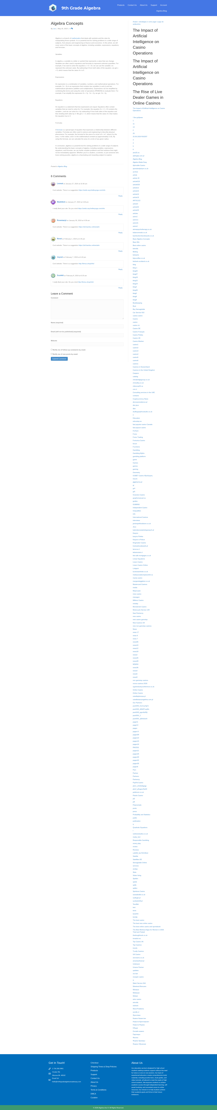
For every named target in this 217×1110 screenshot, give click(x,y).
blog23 (135, 284)
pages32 (136, 760)
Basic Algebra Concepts (141, 239)
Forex (135, 434)
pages (135, 728)
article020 (136, 184)
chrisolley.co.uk (138, 383)
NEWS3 (135, 664)
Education (136, 418)
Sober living (137, 875)
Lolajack (136, 568)
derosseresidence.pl (140, 402)
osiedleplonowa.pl (139, 696)
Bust (134, 306)
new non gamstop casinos (142, 626)
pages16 (136, 744)
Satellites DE (137, 859)
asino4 (135, 226)
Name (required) (57, 322)
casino (135, 322)
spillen (135, 888)
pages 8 (136, 731)
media (135, 587)
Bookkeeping (137, 303)
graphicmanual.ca (139, 498)
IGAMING (136, 504)
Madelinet (61, 202)
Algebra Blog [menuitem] (161, 11)
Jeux (134, 527)
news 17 (136, 632)
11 (133, 124)
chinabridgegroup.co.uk (141, 380)
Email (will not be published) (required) (66, 332)
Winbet (135, 996)
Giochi (135, 479)
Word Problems (138, 1009)
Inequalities (137, 511)
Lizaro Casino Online (140, 565)
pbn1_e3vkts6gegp (139, 786)
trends (135, 948)
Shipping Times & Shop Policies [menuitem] (104, 1067)
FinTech (135, 431)
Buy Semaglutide (139, 309)
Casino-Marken (138, 341)
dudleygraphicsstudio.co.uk (142, 412)
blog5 (135, 293)
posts (135, 808)
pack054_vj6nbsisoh (140, 719)
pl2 (134, 799)
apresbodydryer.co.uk (140, 168)
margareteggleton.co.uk (141, 581)
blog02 (135, 271)
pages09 (136, 735)
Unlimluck (136, 964)
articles (135, 213)
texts (134, 910)
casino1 (135, 344)
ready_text (136, 837)
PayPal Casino (138, 782)
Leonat (60, 183)
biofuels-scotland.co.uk (141, 261)
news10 (135, 645)
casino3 (135, 351)
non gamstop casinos (140, 680)
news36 (135, 667)
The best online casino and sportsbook (146, 926)
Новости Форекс (139, 1025)
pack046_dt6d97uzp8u (141, 709)
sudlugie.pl (136, 898)
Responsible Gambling (141, 840)
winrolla (135, 1002)
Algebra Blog (62, 166)
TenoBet (136, 904)
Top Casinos (137, 945)
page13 (135, 725)
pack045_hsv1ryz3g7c (141, 706)
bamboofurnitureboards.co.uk (143, 236)
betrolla (135, 248)
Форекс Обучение (139, 1044)
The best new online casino (142, 923)
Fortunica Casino (139, 440)
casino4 (135, 354)
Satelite (135, 856)
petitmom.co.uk (138, 792)
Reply (120, 196)
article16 (136, 194)
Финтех (135, 1037)
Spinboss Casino (139, 891)
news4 (135, 671)
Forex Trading (138, 437)
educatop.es (137, 421)
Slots (134, 872)
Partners (136, 776)
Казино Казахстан (139, 1018)
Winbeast (136, 993)
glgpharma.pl (137, 482)
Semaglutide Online (140, 862)
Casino (135, 319)
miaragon (136, 597)
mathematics (76, 38)
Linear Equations (139, 559)
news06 (135, 642)
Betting (135, 252)
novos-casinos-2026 (140, 683)
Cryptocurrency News (140, 399)
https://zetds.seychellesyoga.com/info (92, 190)
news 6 (135, 635)
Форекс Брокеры (139, 1041)
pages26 (136, 754)
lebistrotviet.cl (138, 552)
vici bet (135, 973)
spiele (135, 882)
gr (133, 485)
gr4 (134, 488)
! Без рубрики (138, 117)
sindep (135, 869)
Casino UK (136, 338)
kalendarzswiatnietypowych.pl (143, 530)
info (134, 514)
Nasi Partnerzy (138, 613)
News (135, 629)
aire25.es (136, 152)
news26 (135, 658)
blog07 (135, 274)
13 (134, 127)
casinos (135, 364)
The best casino (138, 920)
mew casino (137, 594)
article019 (136, 181)
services (136, 866)
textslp (135, 917)
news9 (135, 677)
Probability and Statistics (141, 814)
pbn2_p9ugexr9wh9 (140, 789)
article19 (136, 197)
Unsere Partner (138, 967)
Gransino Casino (139, 495)
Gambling (136, 450)
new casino (137, 616)
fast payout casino (139, 427)
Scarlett (60, 275)
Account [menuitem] (163, 5)
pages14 (136, 738)
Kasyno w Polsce (139, 539)
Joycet (60, 257)
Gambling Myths (138, 453)
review (135, 846)
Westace (136, 990)
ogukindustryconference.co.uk (143, 687)
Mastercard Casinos (140, 584)
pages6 (135, 767)
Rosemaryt (61, 220)
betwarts (136, 255)
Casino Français (138, 332)
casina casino (138, 316)
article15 (136, 191)
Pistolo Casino (138, 795)
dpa (134, 408)
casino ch (136, 325)
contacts (136, 395)
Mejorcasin (137, 591)
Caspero (136, 373)
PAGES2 (136, 747)
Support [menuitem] (154, 5)
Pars (134, 770)
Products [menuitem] (120, 5)
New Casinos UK (139, 623)
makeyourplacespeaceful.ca (143, 575)
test (134, 907)
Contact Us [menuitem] (132, 5)
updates (136, 970)
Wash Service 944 (139, 983)
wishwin (135, 1005)
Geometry (136, 472)
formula (59, 130)
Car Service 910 (138, 312)
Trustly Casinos (138, 951)
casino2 (135, 348)
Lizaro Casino (138, 562)
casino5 (135, 357)
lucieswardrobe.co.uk (140, 571)
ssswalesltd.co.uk (139, 894)
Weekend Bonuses (139, 986)
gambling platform (139, 456)
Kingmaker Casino (139, 543)
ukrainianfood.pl (138, 961)
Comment (54, 298)
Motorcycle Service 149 (141, 610)
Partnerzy (136, 779)
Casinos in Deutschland (141, 367)
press (135, 811)
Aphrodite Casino (139, 165)
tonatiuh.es (137, 938)
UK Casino (136, 954)
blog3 (135, 287)
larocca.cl (136, 549)
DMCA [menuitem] (93, 1094)
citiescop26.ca (138, 386)
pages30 (136, 757)
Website (54, 341)
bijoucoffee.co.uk (139, 258)
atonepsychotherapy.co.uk (142, 229)
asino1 (135, 216)
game (135, 459)
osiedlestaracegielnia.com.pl (143, 699)
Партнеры (136, 1034)
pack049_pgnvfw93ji (140, 712)
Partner (135, 773)
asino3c (135, 223)
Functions (136, 447)
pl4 (134, 802)
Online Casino (138, 690)
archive (135, 172)
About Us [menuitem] (143, 5)
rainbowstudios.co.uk (140, 834)
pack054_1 (137, 715)
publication (136, 821)
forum (135, 444)
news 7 (135, 639)
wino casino (137, 999)
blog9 (135, 300)
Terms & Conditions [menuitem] (98, 1090)
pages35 (136, 763)
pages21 (136, 750)
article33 (136, 210)
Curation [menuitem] (94, 1098)
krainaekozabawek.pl (140, 546)
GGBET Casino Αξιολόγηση (142, 476)
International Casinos (140, 517)
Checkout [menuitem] (94, 1063)
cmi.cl (135, 389)
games (135, 466)
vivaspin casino (138, 977)
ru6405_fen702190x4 (140, 853)
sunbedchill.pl (138, 901)
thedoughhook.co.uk (140, 935)
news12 (135, 648)
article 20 (136, 178)
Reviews (136, 850)
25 (134, 133)
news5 (135, 674)
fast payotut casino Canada (142, 424)
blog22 (135, 280)
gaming (135, 469)
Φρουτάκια (136, 1015)
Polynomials (137, 805)
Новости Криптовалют (141, 1022)
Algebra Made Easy (140, 162)
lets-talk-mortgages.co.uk (142, 555)
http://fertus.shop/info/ (86, 263)
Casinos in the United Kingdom (144, 370)
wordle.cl (136, 1012)
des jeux (136, 405)
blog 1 (135, 268)
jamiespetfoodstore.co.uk (142, 523)
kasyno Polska (138, 536)
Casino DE (136, 328)
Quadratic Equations (140, 827)
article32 (136, 207)
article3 (135, 204)
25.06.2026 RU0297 (140, 136)
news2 (135, 655)
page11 (135, 722)
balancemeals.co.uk (140, 232)
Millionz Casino (138, 600)
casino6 (135, 360)
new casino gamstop (140, 619)
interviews (136, 520)
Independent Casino (140, 507)
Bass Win (136, 242)
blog (134, 264)
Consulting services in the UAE (144, 392)
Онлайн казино (138, 1031)
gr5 (134, 491)
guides (135, 501)
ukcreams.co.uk (138, 958)
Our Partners (137, 703)
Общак (135, 1028)
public (135, 818)
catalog (135, 376)
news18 (135, 651)
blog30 (135, 290)
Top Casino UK (138, 941)
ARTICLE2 (136, 200)
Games (135, 463)
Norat (59, 239)
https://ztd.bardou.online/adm (89, 227)
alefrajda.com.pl (138, 156)
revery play (137, 843)
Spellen (135, 878)
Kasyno (135, 533)
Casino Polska (138, 335)
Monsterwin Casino (139, 607)
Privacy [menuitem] (94, 1086)
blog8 (135, 296)
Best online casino (139, 245)
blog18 (135, 277)
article (135, 175)
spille (134, 885)
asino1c (135, 220)
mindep (135, 603)
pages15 (136, 741)
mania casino (137, 578)
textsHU (135, 914)
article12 (136, 188)
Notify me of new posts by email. (65, 354)
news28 (135, 661)
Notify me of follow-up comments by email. (69, 350)
